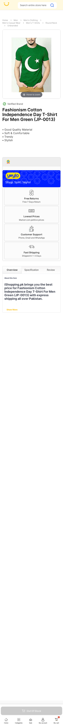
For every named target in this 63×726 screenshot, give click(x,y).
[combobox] (33, 5)
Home (5, 20)
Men (16, 20)
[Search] (52, 5)
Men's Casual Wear (11, 23)
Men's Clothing (31, 20)
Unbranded (12, 25)
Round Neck (51, 23)
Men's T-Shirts (33, 23)
